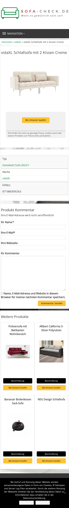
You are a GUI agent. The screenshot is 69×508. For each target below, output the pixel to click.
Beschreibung (17, 380)
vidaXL (17, 41)
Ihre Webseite (9, 243)
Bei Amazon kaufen (35, 120)
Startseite (7, 41)
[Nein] (65, 493)
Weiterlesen (43, 502)
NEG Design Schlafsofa (51, 399)
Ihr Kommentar (10, 253)
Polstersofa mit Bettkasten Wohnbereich (18, 330)
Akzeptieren (26, 502)
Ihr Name (7, 222)
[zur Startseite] (34, 13)
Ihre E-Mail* (8, 232)
